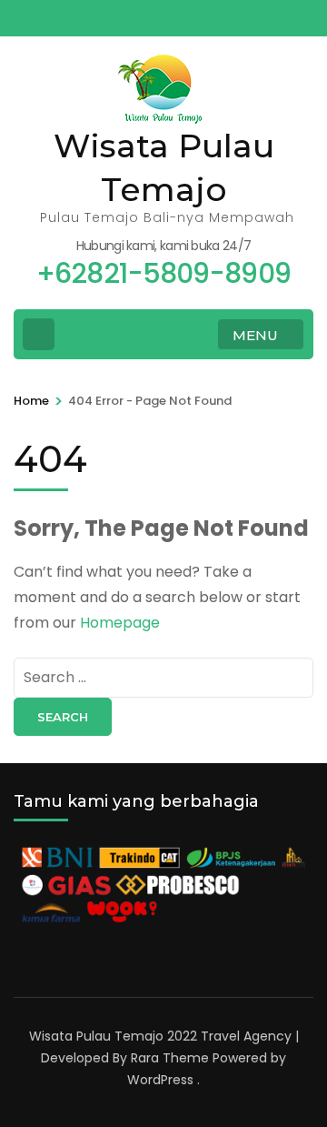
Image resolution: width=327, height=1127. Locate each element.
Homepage (120, 622)
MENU (255, 335)
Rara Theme (170, 1058)
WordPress (160, 1080)
